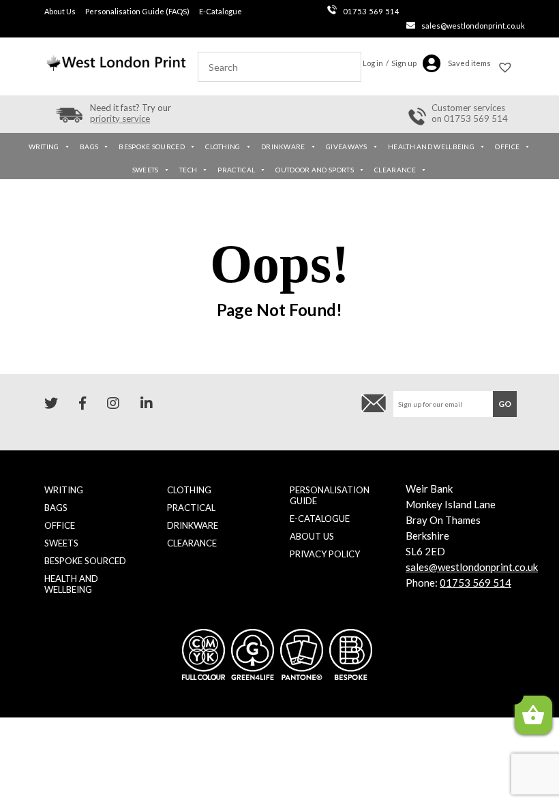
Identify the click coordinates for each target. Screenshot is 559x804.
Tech (188, 170)
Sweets (145, 170)
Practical (236, 170)
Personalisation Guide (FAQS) (137, 11)
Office (507, 146)
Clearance (395, 170)
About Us (60, 11)
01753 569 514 (371, 11)
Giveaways (346, 146)
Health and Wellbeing (431, 146)
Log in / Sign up (390, 63)
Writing (44, 146)
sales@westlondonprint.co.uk (473, 25)
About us (312, 536)
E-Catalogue (220, 11)
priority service (120, 118)
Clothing (222, 146)
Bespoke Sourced (152, 146)
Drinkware (283, 146)
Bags (89, 146)
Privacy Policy (325, 553)
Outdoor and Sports (314, 170)
